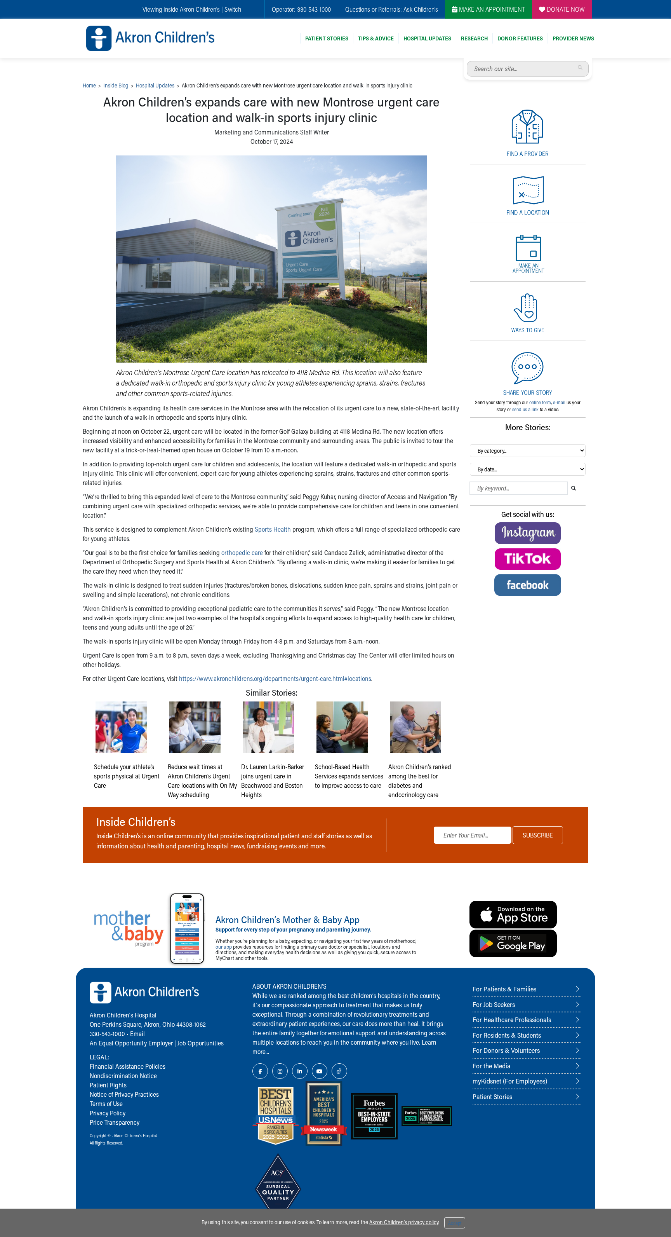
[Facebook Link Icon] (260, 1071)
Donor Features (520, 38)
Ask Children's (420, 9)
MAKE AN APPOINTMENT (491, 9)
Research (474, 38)
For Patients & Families (504, 988)
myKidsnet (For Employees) (510, 1080)
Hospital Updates (427, 38)
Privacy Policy (107, 1113)
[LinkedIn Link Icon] (300, 1071)
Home (89, 85)
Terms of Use (106, 1103)
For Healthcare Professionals (512, 1019)
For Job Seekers (494, 1004)
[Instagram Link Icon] (280, 1071)
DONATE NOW (565, 9)
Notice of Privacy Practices (124, 1094)
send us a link (525, 409)
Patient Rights (108, 1085)
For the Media (492, 1065)
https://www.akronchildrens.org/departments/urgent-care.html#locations (275, 678)
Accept (454, 1223)
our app (224, 946)
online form (540, 402)
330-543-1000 (314, 9)
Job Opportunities (200, 1043)
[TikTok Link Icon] (339, 1071)
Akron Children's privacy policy (403, 1222)
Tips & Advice (376, 38)
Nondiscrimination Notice (123, 1075)
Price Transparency (114, 1122)
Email (137, 1033)
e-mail (559, 402)
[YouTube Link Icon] (319, 1071)
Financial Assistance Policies (127, 1066)
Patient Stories (326, 38)
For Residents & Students (507, 1035)
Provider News (573, 38)
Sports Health (273, 529)
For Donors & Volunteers (506, 1050)
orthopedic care (242, 552)
